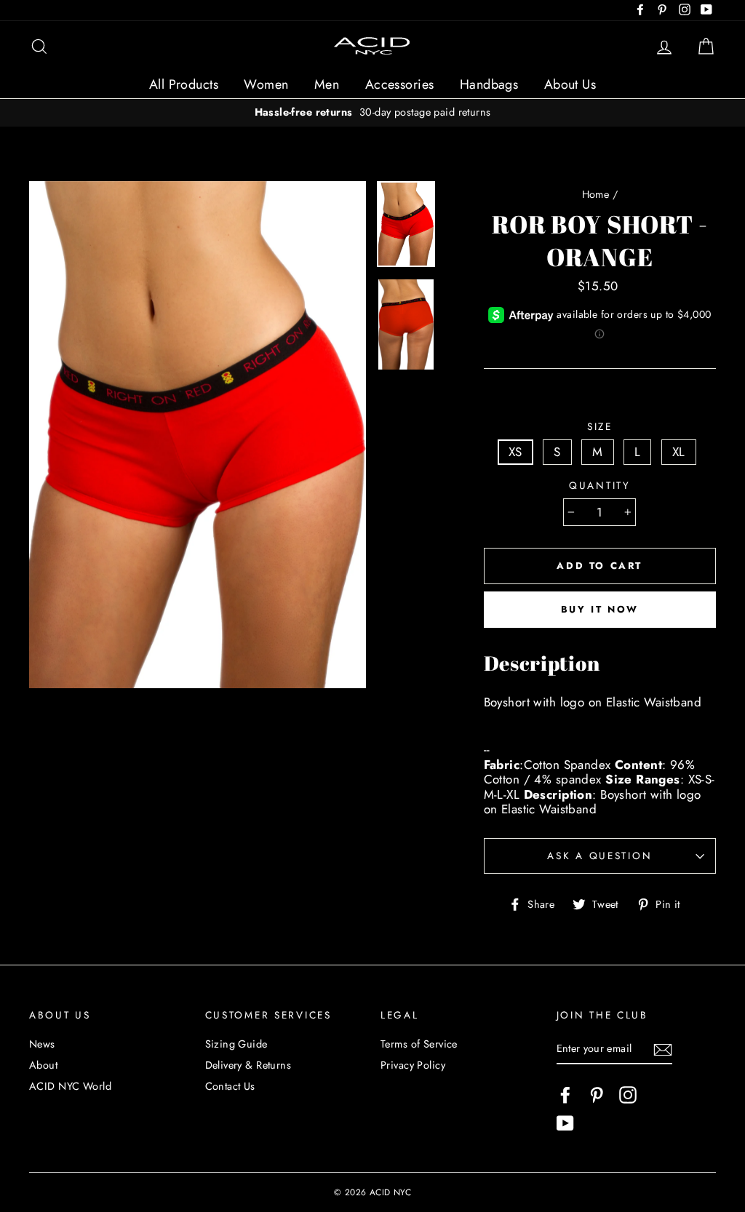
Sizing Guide (236, 1044)
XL (678, 452)
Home (596, 194)
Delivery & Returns (248, 1065)
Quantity (600, 485)
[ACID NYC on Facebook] (565, 1095)
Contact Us (230, 1086)
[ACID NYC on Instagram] (628, 1095)
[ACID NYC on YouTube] (565, 1123)
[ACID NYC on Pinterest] (596, 1095)
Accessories (399, 84)
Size (600, 426)
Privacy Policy (413, 1065)
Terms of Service (419, 1044)
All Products (183, 84)
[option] (372, 112)
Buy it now (600, 609)
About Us (570, 84)
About (43, 1065)
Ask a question (599, 855)
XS (515, 452)
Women (266, 84)
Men (326, 84)
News (42, 1044)
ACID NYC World (70, 1086)
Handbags (489, 84)
